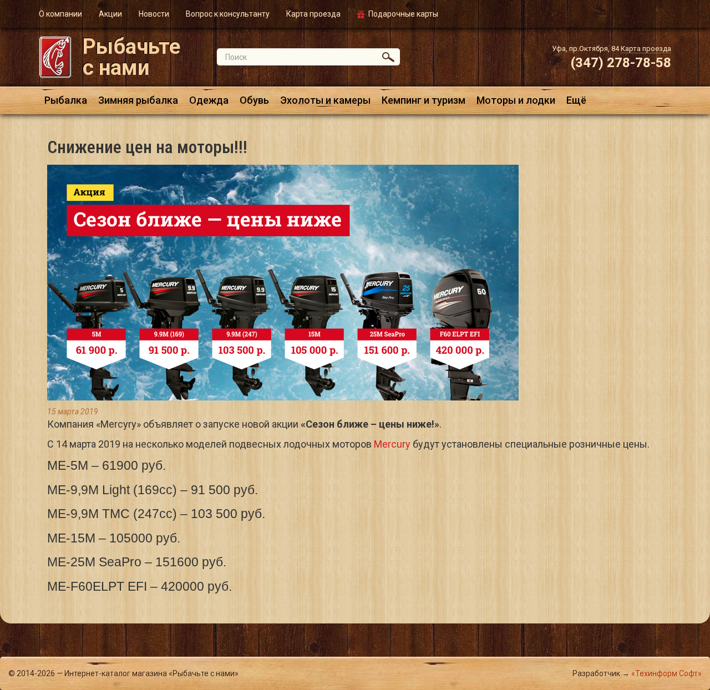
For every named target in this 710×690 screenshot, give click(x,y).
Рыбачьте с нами (131, 57)
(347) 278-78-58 (621, 62)
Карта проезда (313, 13)
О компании (60, 13)
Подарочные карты (403, 13)
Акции (110, 13)
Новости (154, 13)
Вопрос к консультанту (228, 13)
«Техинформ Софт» (666, 673)
